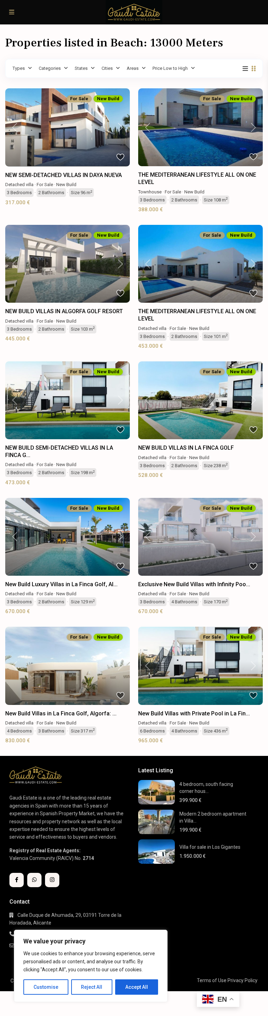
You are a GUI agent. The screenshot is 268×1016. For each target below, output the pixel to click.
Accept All (136, 987)
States (81, 68)
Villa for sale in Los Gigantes (209, 847)
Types (19, 68)
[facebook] (16, 880)
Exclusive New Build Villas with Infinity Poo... (194, 584)
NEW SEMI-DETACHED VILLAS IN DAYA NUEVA (63, 175)
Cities (107, 68)
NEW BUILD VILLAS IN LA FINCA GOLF (186, 447)
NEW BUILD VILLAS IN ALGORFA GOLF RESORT (64, 311)
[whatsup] (34, 880)
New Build (66, 184)
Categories (50, 68)
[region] (91, 966)
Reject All (91, 987)
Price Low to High (170, 68)
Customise (46, 987)
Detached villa (19, 184)
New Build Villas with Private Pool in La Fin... (194, 713)
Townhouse (150, 191)
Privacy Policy (243, 980)
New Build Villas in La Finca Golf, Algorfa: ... (61, 713)
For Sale (45, 184)
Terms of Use (211, 980)
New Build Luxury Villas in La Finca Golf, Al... (61, 584)
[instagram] (52, 880)
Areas (133, 68)
